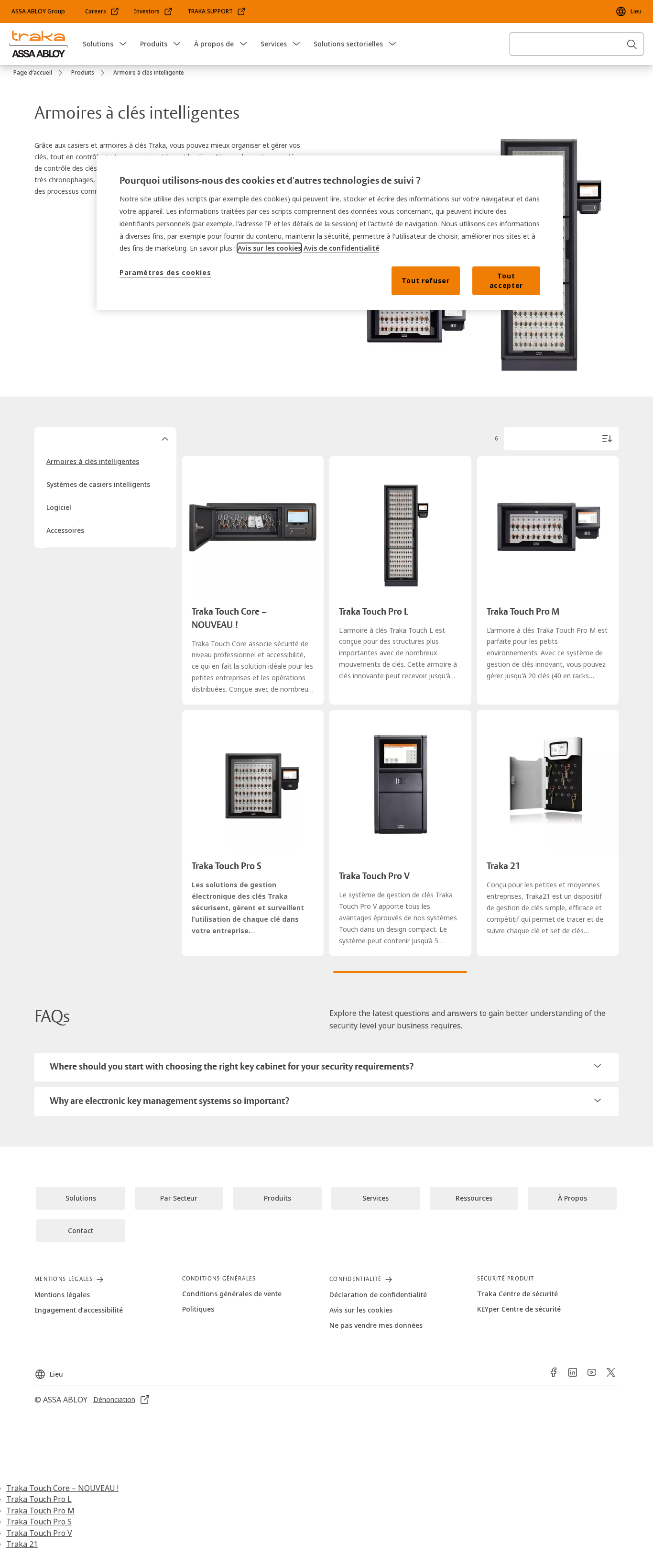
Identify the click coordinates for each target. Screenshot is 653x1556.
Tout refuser (425, 280)
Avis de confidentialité (341, 248)
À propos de (214, 43)
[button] (123, 44)
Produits (153, 43)
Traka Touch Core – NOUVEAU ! (62, 1488)
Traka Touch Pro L (39, 1499)
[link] (102, 11)
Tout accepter (506, 280)
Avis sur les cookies (269, 248)
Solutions (98, 43)
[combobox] (576, 44)
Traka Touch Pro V (39, 1533)
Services (274, 43)
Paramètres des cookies (165, 272)
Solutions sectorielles (348, 43)
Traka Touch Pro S (39, 1521)
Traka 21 (22, 1544)
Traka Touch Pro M (40, 1510)
